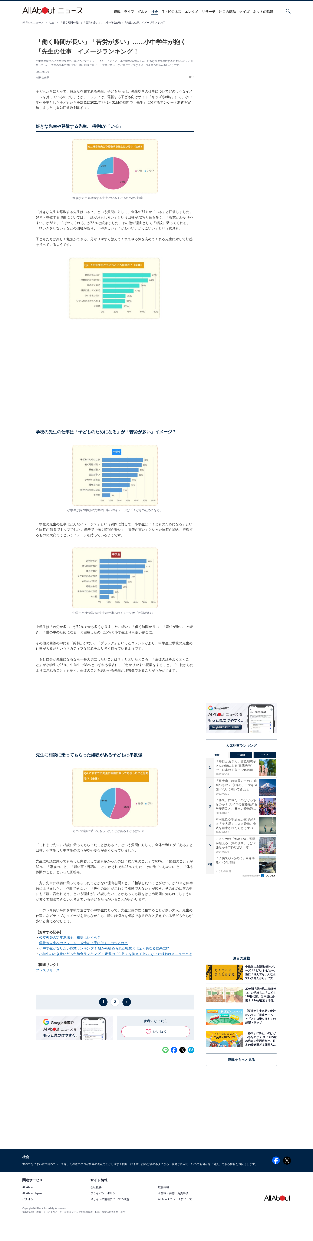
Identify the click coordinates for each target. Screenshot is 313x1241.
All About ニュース (32, 22)
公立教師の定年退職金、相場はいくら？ (70, 937)
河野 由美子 (42, 77)
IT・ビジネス (171, 11)
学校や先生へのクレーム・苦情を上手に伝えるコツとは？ (83, 943)
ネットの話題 (263, 11)
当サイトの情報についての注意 (109, 1199)
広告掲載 (163, 1187)
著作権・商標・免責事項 (173, 1193)
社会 (154, 11)
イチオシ (27, 1199)
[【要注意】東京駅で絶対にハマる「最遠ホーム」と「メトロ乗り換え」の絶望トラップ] (260, 1017)
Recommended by (250, 875)
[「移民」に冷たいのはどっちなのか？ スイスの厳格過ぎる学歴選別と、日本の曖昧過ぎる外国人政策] (260, 1039)
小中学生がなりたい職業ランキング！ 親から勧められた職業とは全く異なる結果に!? (104, 948)
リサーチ (208, 11)
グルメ (143, 11)
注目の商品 (227, 11)
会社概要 (96, 1187)
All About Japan (32, 1193)
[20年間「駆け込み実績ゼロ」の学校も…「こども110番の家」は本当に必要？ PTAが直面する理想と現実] (260, 994)
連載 (117, 11)
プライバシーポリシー (104, 1193)
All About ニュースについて (175, 1199)
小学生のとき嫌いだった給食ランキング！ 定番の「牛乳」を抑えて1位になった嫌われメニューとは (115, 954)
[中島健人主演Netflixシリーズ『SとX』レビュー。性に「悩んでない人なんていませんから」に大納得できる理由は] (260, 972)
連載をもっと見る (241, 1059)
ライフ (129, 11)
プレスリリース (48, 970)
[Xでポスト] (182, 1050)
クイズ (244, 11)
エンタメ (191, 11)
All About (27, 1187)
